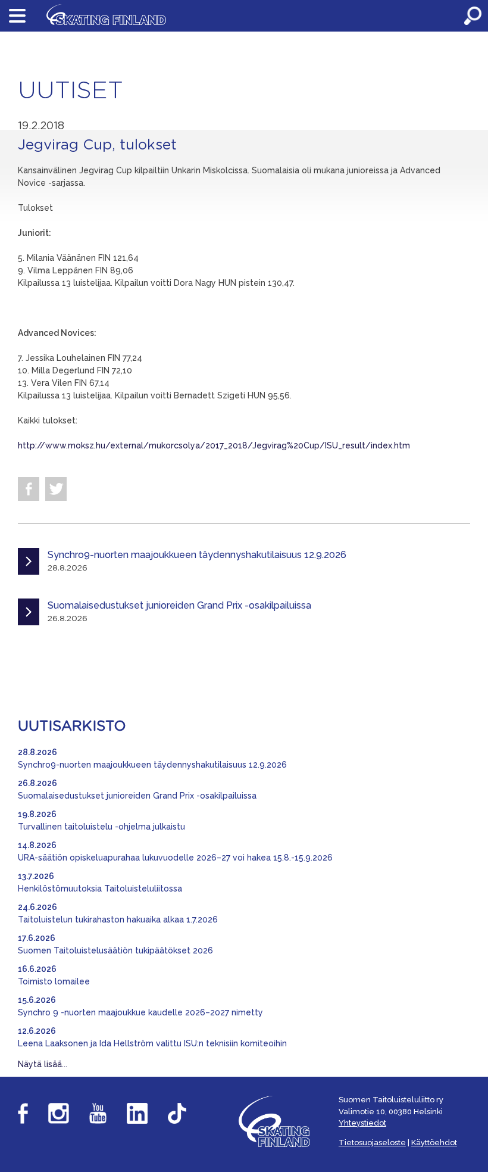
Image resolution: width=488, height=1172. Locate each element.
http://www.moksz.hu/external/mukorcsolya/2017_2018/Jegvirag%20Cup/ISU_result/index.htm (214, 445)
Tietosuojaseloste (372, 1142)
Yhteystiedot (362, 1122)
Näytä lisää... (42, 1064)
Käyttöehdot (434, 1142)
